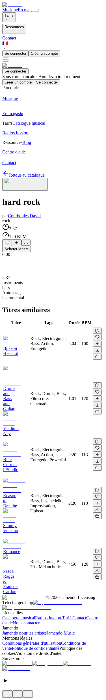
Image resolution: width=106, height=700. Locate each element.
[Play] (25, 184)
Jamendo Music (61, 633)
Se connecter (15, 53)
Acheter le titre (17, 249)
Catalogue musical (18, 617)
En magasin (28, 9)
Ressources (14, 27)
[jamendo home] (12, 4)
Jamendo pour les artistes (24, 633)
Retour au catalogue (27, 175)
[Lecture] (97, 331)
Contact (9, 38)
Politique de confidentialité (35, 648)
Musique (10, 9)
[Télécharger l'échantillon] (26, 243)
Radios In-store (48, 617)
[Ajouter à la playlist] (16, 242)
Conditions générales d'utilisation (31, 643)
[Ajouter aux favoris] (7, 242)
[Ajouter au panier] (97, 357)
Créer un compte (44, 53)
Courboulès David (24, 215)
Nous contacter (26, 622)
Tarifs (9, 15)
